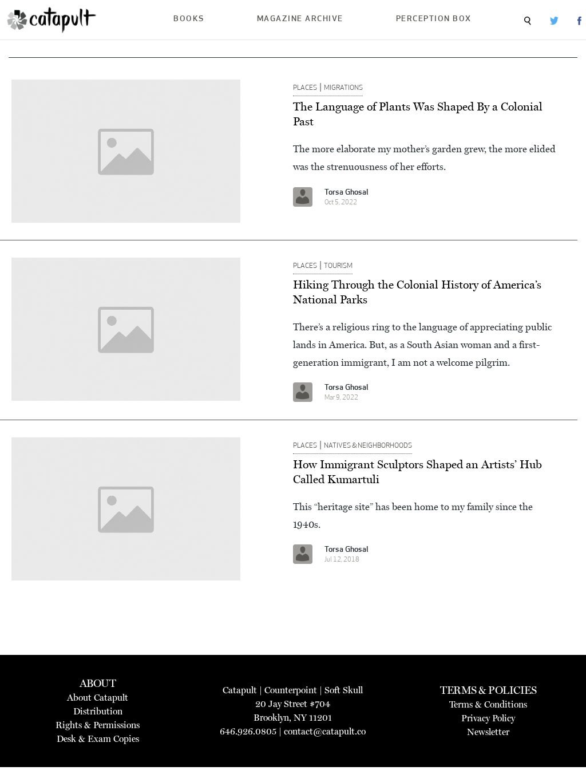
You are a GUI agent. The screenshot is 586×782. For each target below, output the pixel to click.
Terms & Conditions (488, 704)
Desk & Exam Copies (98, 738)
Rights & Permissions (98, 725)
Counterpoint (290, 690)
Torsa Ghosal (346, 192)
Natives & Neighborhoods (368, 446)
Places (305, 88)
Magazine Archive (300, 19)
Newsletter (488, 731)
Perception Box (434, 19)
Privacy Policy (488, 718)
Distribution (97, 711)
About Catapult (97, 697)
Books (188, 19)
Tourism (338, 266)
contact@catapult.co (325, 731)
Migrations (343, 88)
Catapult (240, 690)
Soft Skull (343, 690)
